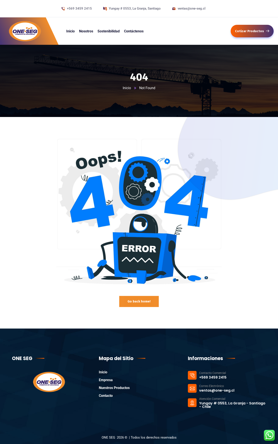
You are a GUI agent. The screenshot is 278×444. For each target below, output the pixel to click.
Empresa (106, 380)
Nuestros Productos (114, 388)
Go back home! (139, 301)
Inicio (127, 88)
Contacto (106, 396)
